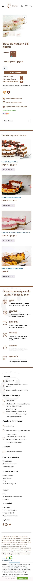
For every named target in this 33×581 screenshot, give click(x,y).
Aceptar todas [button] (22, 578)
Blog (4, 481)
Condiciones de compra (10, 516)
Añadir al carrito (15, 72)
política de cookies (13, 576)
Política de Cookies (9, 513)
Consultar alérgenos (9, 484)
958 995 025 (10, 400)
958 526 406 (10, 426)
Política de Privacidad (10, 510)
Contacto (6, 499)
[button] (22, 6)
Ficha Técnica (8, 121)
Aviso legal (6, 507)
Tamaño (6, 52)
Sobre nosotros (8, 475)
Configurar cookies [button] (10, 578)
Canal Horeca (7, 478)
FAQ (4, 494)
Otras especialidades (9, 464)
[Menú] (3, 6)
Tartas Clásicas (7, 461)
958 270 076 (10, 381)
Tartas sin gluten (8, 466)
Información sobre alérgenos (12, 496)
